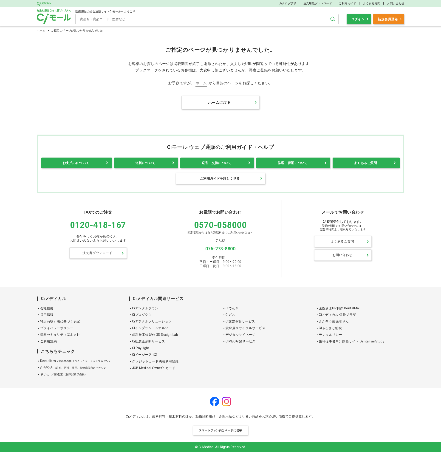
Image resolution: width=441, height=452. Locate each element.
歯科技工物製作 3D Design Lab (155, 334)
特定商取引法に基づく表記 (60, 321)
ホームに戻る (219, 102)
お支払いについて (76, 163)
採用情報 (47, 314)
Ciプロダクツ (142, 314)
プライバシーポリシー (57, 328)
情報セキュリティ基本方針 (60, 334)
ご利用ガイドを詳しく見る (220, 178)
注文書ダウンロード (97, 253)
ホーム (41, 30)
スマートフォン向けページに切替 (220, 430)
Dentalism (75, 361)
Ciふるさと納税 (330, 328)
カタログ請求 (288, 3)
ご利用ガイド (347, 3)
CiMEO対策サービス (241, 341)
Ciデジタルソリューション (152, 321)
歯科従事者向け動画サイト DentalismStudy (351, 341)
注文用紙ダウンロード (317, 3)
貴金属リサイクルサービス (246, 328)
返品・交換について (217, 163)
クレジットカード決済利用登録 (155, 361)
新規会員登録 (388, 19)
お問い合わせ (395, 3)
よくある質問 (371, 3)
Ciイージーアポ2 (144, 354)
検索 (332, 19)
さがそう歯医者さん (334, 321)
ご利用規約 (48, 341)
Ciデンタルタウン (145, 308)
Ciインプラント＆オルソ (150, 328)
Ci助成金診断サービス (148, 341)
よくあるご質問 (365, 163)
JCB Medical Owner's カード (153, 368)
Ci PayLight (140, 348)
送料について (145, 163)
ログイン (358, 19)
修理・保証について (293, 163)
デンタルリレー (330, 334)
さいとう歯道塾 (63, 374)
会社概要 (47, 308)
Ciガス (230, 314)
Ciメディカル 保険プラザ (337, 314)
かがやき (74, 367)
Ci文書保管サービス (240, 321)
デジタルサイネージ (240, 334)
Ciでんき (232, 308)
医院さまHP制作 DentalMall (339, 308)
